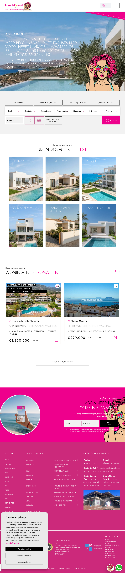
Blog (7, 486)
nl (107, 6)
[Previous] (115, 271)
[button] (110, 568)
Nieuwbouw (10, 468)
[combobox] (13, 111)
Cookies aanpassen (24, 555)
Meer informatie (12, 543)
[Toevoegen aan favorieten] (57, 286)
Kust (7, 473)
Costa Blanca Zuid (20, 175)
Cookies (76, 568)
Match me (9, 499)
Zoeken (113, 120)
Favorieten (9, 511)
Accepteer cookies (24, 549)
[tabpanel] (33, 313)
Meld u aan (109, 423)
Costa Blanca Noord (21, 172)
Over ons (9, 494)
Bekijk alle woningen (62, 361)
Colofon (61, 568)
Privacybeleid (99, 431)
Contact (8, 507)
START (7, 460)
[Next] (120, 271)
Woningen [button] (9, 464)
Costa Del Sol (18, 169)
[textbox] (14, 111)
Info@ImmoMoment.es (111, 463)
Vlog (7, 490)
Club (7, 481)
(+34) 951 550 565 (91, 463)
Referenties (9, 503)
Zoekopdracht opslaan (53, 120)
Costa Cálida (18, 178)
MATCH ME (9, 477)
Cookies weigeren (24, 562)
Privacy (68, 568)
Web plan (85, 568)
